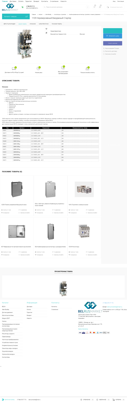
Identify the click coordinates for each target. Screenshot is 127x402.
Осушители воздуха (7, 322)
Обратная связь (9, 399)
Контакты (44, 1)
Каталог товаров (10, 16)
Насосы (4, 292)
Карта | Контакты (83, 299)
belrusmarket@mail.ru (114, 277)
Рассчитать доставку (111, 51)
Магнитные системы (8, 286)
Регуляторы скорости (8, 304)
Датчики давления (7, 283)
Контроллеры (6, 328)
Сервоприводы (6, 307)
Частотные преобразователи (10, 310)
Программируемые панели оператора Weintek (9, 300)
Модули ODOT (6, 289)
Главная (5, 1)
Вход (114, 1)
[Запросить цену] (112, 30)
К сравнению (23, 195)
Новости (63, 1)
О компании (54, 1)
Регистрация (120, 1)
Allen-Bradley (5, 280)
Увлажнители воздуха (8, 325)
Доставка (13, 1)
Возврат (36, 1)
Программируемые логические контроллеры (11, 295)
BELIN (3, 277)
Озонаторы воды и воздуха (10, 319)
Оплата (20, 1)
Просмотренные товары (63, 242)
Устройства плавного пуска (10, 313)
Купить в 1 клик (7, 195)
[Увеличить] (25, 44)
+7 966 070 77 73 (30, 6)
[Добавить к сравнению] (46, 32)
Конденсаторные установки (10, 316)
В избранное (6, 198)
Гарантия (28, 1)
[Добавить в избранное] (46, 28)
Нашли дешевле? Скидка (112, 48)
